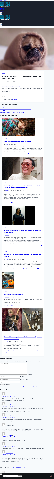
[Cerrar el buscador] (1, 474)
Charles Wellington (10, 444)
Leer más (16, 154)
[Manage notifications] (51, 476)
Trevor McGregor (9, 404)
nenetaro (5, 81)
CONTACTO (12, 467)
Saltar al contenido (4, 0)
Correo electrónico (24, 379)
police (15, 99)
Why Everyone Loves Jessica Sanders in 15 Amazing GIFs (12, 112)
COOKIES (24, 467)
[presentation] (23, 127)
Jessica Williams (9, 415)
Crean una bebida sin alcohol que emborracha (18, 141)
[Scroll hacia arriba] (1, 472)
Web (21, 382)
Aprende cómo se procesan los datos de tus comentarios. (31, 386)
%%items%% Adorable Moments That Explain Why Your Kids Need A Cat (15, 108)
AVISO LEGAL (18, 467)
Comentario (30, 374)
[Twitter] (2, 9)
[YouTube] (4, 9)
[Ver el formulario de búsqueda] (1, 13)
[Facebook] (1, 9)
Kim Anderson (9, 435)
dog (13, 99)
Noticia (3, 73)
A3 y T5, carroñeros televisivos (13, 294)
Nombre (22, 376)
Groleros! (2, 10)
